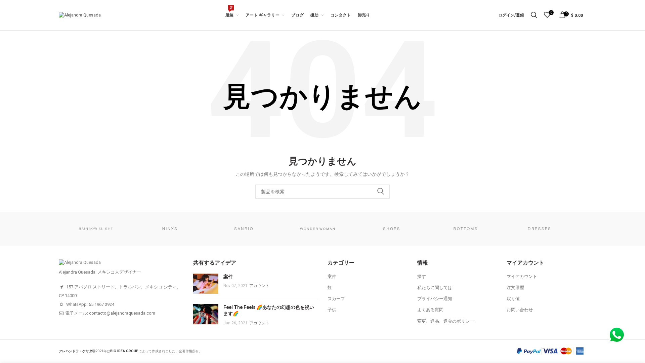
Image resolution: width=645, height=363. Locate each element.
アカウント (259, 285)
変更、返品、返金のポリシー (445, 321)
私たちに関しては (434, 287)
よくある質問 (430, 309)
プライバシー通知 (434, 298)
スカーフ (336, 298)
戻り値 (513, 298)
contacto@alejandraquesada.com (122, 313)
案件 (228, 276)
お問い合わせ (520, 309)
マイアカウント (522, 276)
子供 (332, 309)
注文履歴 (515, 287)
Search (380, 192)
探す (421, 276)
